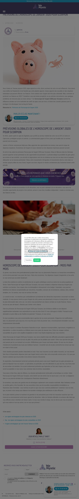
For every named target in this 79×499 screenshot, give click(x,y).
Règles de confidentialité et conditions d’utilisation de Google (39, 255)
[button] (28, 260)
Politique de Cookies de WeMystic (38, 251)
